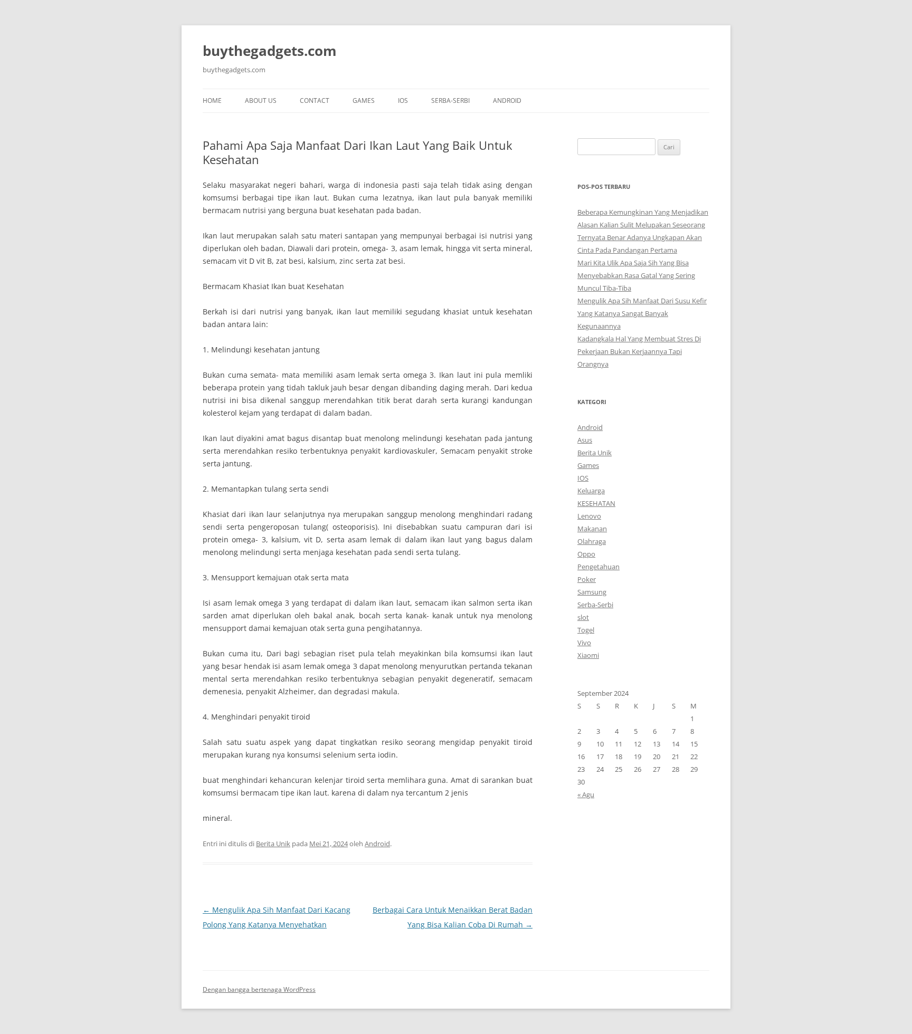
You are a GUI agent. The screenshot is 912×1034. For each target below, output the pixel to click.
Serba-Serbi (450, 100)
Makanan (592, 528)
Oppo (586, 554)
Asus (584, 440)
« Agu (585, 794)
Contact (314, 100)
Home (212, 100)
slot (583, 617)
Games (364, 100)
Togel (585, 630)
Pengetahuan (598, 566)
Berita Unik (273, 843)
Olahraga (591, 541)
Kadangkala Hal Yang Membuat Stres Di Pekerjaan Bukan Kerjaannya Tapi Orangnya (639, 351)
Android (507, 100)
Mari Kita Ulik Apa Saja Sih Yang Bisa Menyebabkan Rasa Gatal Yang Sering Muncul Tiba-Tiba (636, 275)
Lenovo (589, 516)
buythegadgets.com (270, 50)
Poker (586, 579)
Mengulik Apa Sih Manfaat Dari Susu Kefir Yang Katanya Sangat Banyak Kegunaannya (642, 313)
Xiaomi (588, 655)
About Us (261, 100)
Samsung (591, 592)
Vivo (584, 642)
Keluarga (591, 490)
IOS (403, 100)
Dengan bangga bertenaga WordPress (259, 989)
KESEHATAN (596, 503)
